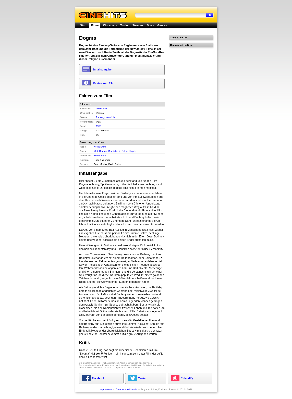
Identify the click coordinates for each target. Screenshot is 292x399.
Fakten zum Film (103, 83)
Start (83, 25)
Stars (150, 25)
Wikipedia (96, 365)
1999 (98, 126)
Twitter (142, 378)
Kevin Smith (100, 155)
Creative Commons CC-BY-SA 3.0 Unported (103, 368)
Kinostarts (110, 25)
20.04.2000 (102, 108)
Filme (95, 25)
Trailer (124, 25)
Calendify (187, 378)
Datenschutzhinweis (126, 389)
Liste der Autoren (132, 368)
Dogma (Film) (132, 363)
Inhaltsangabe (102, 69)
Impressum (106, 389)
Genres (162, 25)
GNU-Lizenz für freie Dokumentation (147, 365)
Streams (137, 25)
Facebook (98, 378)
